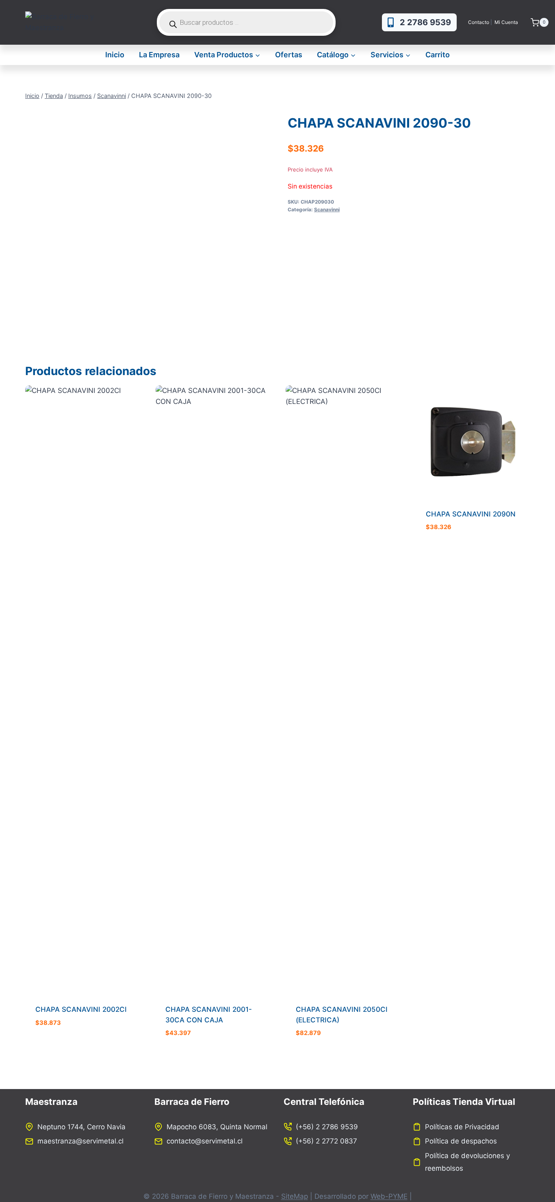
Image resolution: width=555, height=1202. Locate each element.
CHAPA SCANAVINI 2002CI (81, 1009)
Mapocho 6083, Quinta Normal (217, 1127)
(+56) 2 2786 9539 (327, 1127)
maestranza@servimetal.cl (80, 1141)
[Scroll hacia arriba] (532, 1170)
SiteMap (294, 1196)
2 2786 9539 (425, 22)
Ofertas (288, 54)
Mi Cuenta (506, 22)
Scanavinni (327, 209)
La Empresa (159, 54)
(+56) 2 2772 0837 (326, 1141)
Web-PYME (389, 1196)
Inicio (114, 54)
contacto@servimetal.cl (205, 1141)
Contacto (478, 22)
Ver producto (59, 1047)
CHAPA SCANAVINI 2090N (471, 514)
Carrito (437, 54)
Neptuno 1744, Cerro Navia (81, 1127)
